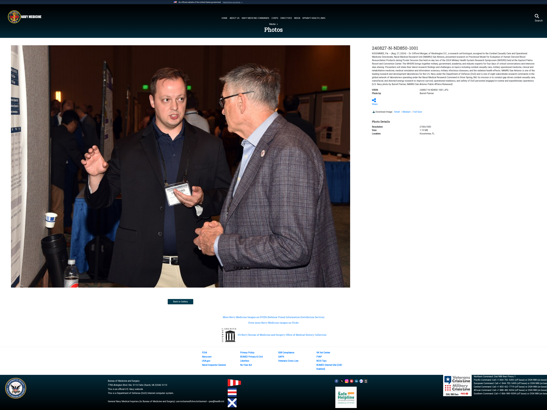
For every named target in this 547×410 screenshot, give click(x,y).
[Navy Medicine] (24, 17)
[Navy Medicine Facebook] (336, 381)
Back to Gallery (180, 301)
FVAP (319, 356)
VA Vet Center (323, 352)
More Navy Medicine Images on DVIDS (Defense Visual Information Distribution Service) (273, 317)
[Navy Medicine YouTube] (351, 381)
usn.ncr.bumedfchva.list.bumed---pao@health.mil (200, 401)
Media (272, 24)
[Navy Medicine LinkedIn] (356, 381)
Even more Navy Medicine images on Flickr (273, 322)
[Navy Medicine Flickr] (361, 381)
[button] (233, 2)
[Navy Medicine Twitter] (342, 381)
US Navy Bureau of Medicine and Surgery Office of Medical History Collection (282, 334)
